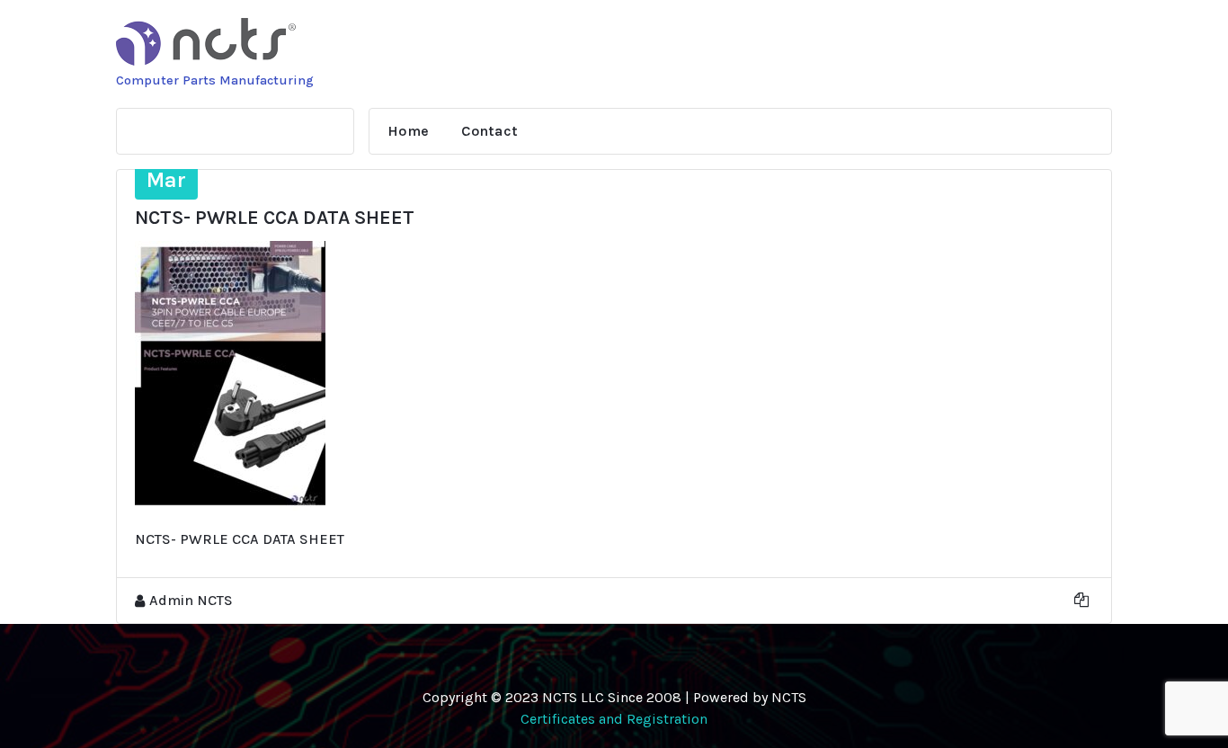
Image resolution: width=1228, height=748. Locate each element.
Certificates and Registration (614, 718)
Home (408, 130)
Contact (489, 130)
